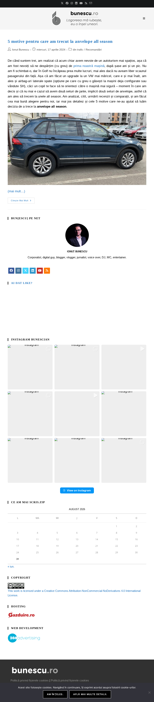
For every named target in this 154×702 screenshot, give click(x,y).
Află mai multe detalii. (90, 694)
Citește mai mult (23, 200)
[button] (30, 367)
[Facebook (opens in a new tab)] (67, 3)
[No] (149, 692)
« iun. (11, 566)
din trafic (78, 49)
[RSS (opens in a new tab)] (86, 3)
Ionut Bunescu (20, 49)
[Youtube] (40, 271)
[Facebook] (11, 271)
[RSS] (47, 271)
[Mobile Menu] (144, 18)
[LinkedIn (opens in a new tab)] (76, 3)
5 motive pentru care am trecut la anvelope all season (60, 41)
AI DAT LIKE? (21, 283)
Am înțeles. (55, 694)
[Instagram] (18, 271)
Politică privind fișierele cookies (30, 680)
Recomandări (94, 49)
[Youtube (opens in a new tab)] (81, 3)
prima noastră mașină (88, 66)
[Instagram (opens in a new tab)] (71, 3)
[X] (26, 271)
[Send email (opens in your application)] (90, 3)
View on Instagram (79, 490)
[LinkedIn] (33, 271)
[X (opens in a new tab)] (63, 3)
